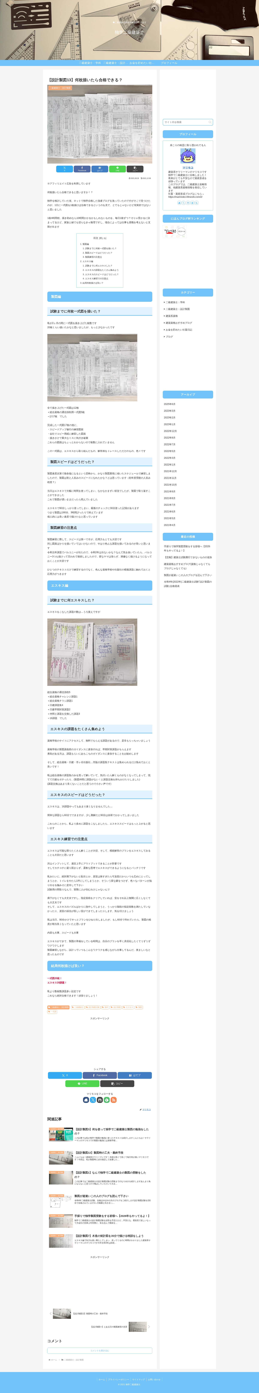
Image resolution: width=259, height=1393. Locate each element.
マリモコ (188, 167)
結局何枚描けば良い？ (93, 283)
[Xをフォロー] (93, 1100)
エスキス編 (88, 261)
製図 (140, 1007)
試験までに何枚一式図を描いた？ (101, 248)
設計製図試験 (94, 1007)
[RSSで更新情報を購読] (114, 1100)
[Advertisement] (99, 1042)
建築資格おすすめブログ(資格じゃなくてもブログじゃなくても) (187, 566)
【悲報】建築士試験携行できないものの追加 (188, 557)
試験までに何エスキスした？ (98, 265)
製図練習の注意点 (93, 257)
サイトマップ (138, 1379)
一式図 (53, 1012)
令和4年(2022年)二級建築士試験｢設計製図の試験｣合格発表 (188, 583)
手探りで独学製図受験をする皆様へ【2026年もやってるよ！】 (187, 548)
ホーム (102, 1379)
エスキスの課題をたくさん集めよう (102, 270)
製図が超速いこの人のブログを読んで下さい (188, 575)
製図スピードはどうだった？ (98, 253)
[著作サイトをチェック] (86, 1100)
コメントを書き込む (99, 1350)
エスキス (129, 1007)
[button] (135, 169)
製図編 (86, 244)
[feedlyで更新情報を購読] (107, 1100)
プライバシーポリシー (118, 1379)
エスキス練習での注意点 (96, 278)
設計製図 (117, 1007)
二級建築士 (78, 1007)
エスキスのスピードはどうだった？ (102, 274)
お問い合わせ (154, 1379)
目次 (95, 238)
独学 (106, 1007)
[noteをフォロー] (100, 1100)
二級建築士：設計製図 (60, 1007)
